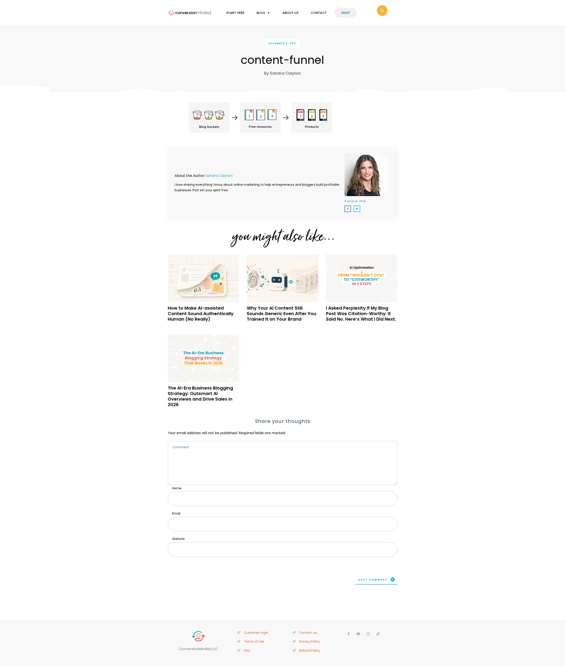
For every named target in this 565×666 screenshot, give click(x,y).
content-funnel (282, 60)
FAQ (247, 650)
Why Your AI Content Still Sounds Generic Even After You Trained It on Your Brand (281, 313)
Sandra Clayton (219, 175)
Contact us (308, 632)
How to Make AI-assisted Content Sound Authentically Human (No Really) (201, 313)
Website (178, 539)
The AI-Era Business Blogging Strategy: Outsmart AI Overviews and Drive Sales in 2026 (200, 396)
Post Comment (373, 579)
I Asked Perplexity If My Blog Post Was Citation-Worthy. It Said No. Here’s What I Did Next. (361, 313)
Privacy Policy (309, 641)
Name (176, 488)
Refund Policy (309, 650)
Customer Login (256, 632)
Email (176, 513)
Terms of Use (254, 641)
